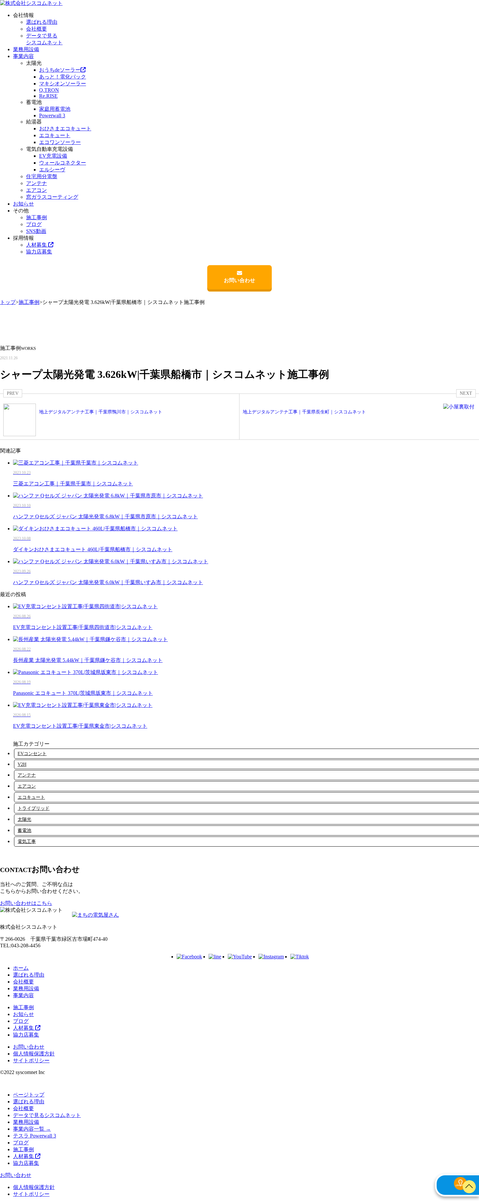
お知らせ (23, 204)
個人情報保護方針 (34, 1053)
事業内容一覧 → (32, 1129)
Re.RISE (48, 96)
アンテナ (36, 183)
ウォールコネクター (62, 162)
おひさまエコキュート (65, 128)
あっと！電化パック (62, 76)
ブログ (34, 224)
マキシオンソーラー (62, 83)
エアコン (36, 190)
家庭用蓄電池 (54, 109)
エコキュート (54, 135)
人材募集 (37, 245)
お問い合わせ (239, 280)
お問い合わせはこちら (26, 903)
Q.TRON (49, 90)
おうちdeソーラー (59, 70)
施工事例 (36, 217)
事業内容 (23, 56)
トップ (8, 302)
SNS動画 (36, 231)
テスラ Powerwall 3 (34, 1136)
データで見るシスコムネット (47, 1115)
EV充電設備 (53, 156)
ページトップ (28, 1094)
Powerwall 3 (52, 115)
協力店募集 (39, 251)
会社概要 (36, 29)
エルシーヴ (52, 169)
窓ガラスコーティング (52, 197)
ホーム (21, 968)
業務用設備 (26, 49)
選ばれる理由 (41, 22)
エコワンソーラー (60, 142)
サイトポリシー (31, 1060)
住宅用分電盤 (41, 176)
